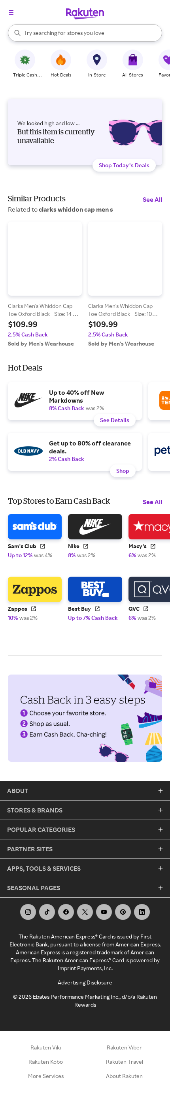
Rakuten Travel (124, 1061)
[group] (45, 284)
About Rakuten (124, 1075)
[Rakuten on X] (85, 912)
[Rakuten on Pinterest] (123, 912)
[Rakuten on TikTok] (47, 912)
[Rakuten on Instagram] (28, 912)
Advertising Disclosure (85, 982)
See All (152, 199)
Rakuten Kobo (45, 1061)
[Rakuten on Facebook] (66, 912)
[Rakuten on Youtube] (104, 912)
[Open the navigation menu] (11, 12)
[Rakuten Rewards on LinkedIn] (142, 912)
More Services (46, 1075)
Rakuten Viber (124, 1047)
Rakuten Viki (45, 1047)
